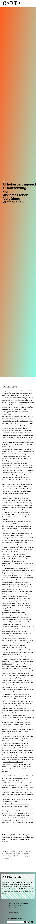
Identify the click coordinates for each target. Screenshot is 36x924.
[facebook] (31, 923)
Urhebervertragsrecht (8, 856)
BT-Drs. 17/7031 (20, 591)
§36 (14, 851)
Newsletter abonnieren (14, 919)
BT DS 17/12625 (7, 664)
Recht (3, 853)
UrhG (16, 856)
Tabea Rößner (8, 387)
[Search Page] (25, 923)
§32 (11, 851)
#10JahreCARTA (13, 912)
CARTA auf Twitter (13, 908)
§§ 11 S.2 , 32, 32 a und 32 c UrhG (12, 762)
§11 (7, 851)
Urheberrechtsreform (21, 853)
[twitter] (28, 923)
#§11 (4, 181)
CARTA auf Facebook (14, 905)
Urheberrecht (10, 853)
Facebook (5, 841)
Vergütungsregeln (24, 856)
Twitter (22, 839)
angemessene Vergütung (23, 851)
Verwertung (5, 858)
